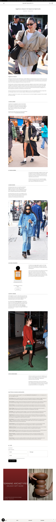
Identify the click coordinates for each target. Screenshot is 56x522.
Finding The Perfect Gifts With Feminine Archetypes (12, 497)
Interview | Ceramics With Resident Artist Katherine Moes (39, 497)
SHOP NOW (18, 289)
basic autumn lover (18, 301)
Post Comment (12, 460)
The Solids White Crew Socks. (19, 112)
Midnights (23, 305)
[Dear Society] (28, 3)
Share (11, 445)
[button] (50, 3)
